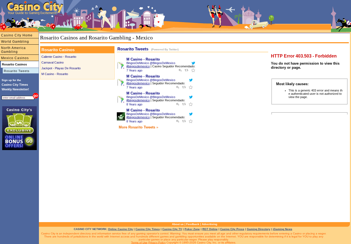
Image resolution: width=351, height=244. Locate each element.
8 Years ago (134, 104)
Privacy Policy (157, 242)
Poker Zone (192, 229)
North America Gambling (13, 50)
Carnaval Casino (52, 62)
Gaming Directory (258, 229)
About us (178, 224)
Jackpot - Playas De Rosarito (61, 68)
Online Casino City (120, 229)
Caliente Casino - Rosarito (58, 56)
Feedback (192, 224)
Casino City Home (17, 35)
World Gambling (15, 42)
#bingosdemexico (138, 66)
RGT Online (210, 229)
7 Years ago (134, 70)
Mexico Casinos (15, 58)
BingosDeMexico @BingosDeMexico (150, 63)
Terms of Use (139, 242)
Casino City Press (232, 229)
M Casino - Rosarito (54, 74)
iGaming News (282, 229)
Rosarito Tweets (17, 71)
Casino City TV (172, 229)
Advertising (209, 224)
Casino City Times (147, 229)
